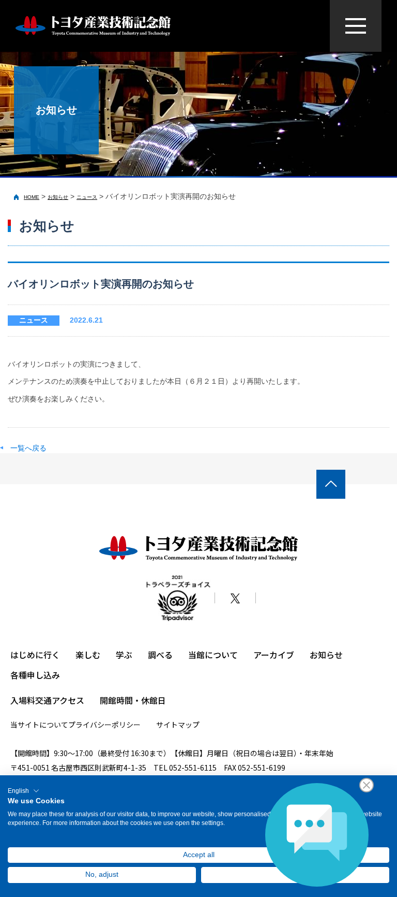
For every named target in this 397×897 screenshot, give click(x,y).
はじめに (26, 654)
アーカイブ (273, 654)
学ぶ (124, 654)
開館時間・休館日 (133, 700)
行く (51, 654)
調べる (160, 654)
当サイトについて (39, 724)
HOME (31, 197)
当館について (213, 654)
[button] (23, 791)
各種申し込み (35, 675)
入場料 (22, 700)
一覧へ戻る (28, 448)
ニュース (87, 197)
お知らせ (58, 197)
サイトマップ (178, 724)
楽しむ (87, 654)
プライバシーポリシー (104, 724)
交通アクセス (59, 700)
